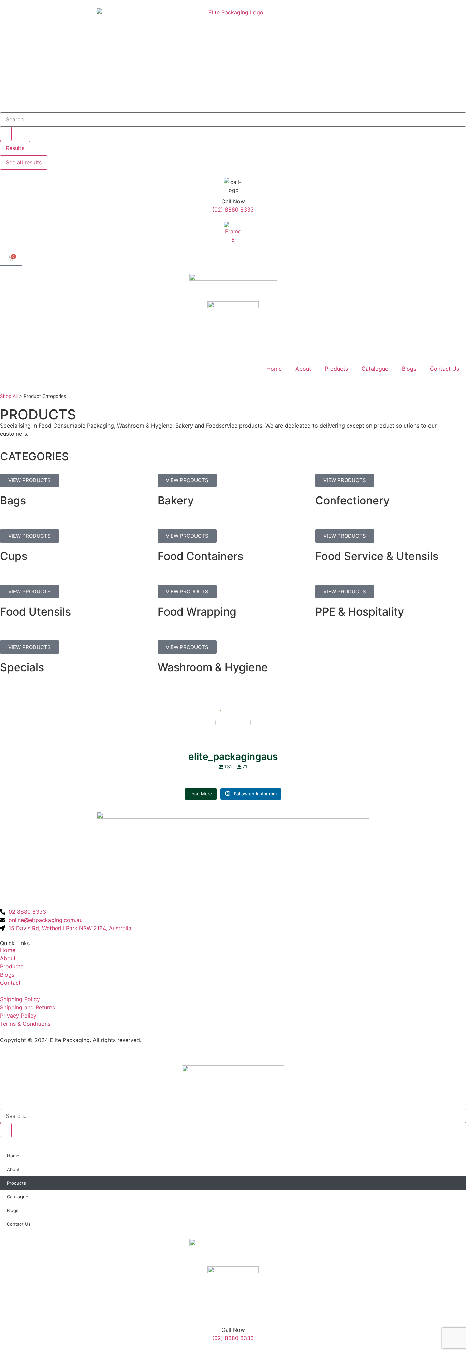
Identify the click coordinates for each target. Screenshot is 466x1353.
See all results (24, 162)
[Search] (6, 1130)
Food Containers (200, 556)
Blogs (409, 368)
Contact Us (444, 368)
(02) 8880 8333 (233, 209)
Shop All (9, 396)
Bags (13, 500)
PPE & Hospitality (359, 611)
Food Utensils (35, 611)
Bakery (176, 500)
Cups (13, 556)
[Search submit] (6, 134)
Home (274, 368)
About (303, 368)
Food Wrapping (197, 611)
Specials (22, 667)
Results (15, 148)
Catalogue (375, 368)
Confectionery (352, 500)
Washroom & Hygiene (213, 667)
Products (336, 368)
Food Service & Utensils (376, 556)
